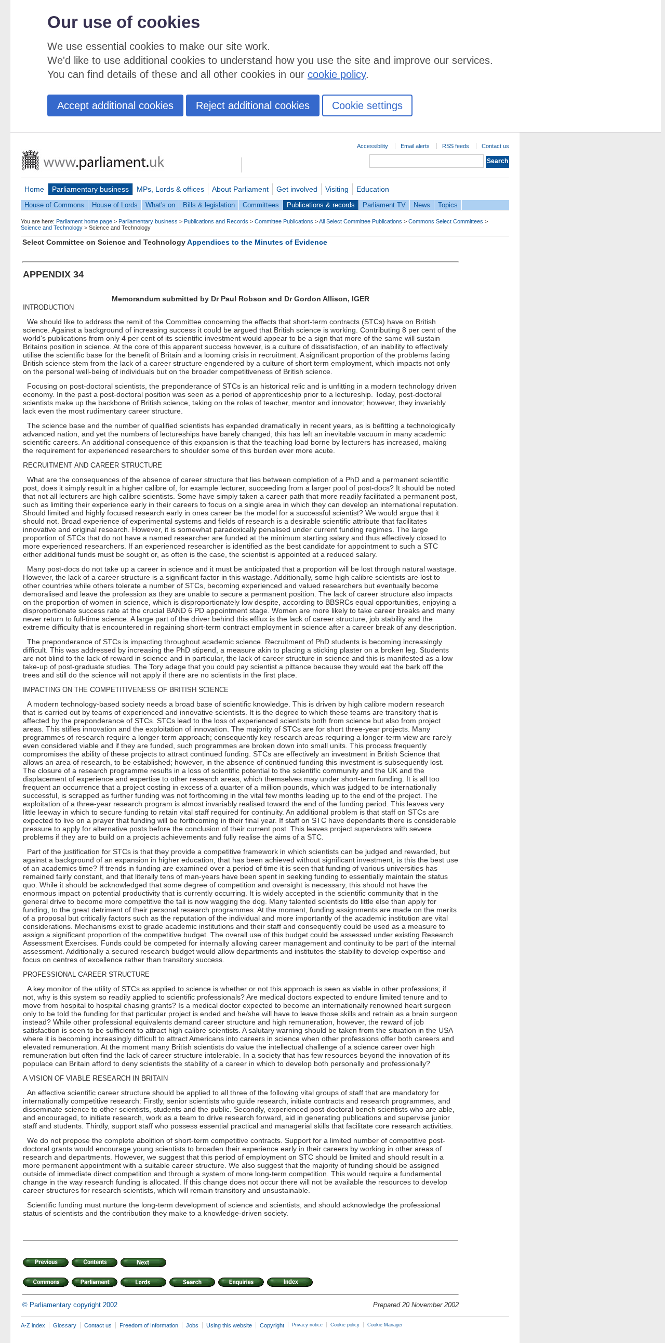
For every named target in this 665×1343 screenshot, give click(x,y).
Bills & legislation (209, 205)
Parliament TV (384, 205)
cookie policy (337, 74)
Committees (261, 205)
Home (34, 189)
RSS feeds (455, 146)
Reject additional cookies (253, 105)
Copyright (272, 1325)
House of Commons (54, 205)
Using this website (229, 1325)
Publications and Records (216, 221)
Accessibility (372, 146)
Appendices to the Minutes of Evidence (257, 242)
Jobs (192, 1325)
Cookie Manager (385, 1324)
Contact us (495, 146)
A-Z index (33, 1325)
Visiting (337, 189)
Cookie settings (367, 105)
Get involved (296, 189)
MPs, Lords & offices (170, 189)
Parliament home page (84, 221)
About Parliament (240, 189)
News (422, 205)
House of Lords (115, 205)
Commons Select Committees (445, 221)
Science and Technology (52, 227)
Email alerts (415, 146)
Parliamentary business (90, 189)
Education (372, 189)
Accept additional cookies (115, 105)
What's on (160, 205)
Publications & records (321, 205)
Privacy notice (307, 1324)
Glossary (64, 1325)
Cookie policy (345, 1324)
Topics (448, 205)
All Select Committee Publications (360, 221)
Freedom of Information (148, 1325)
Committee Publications (284, 221)
